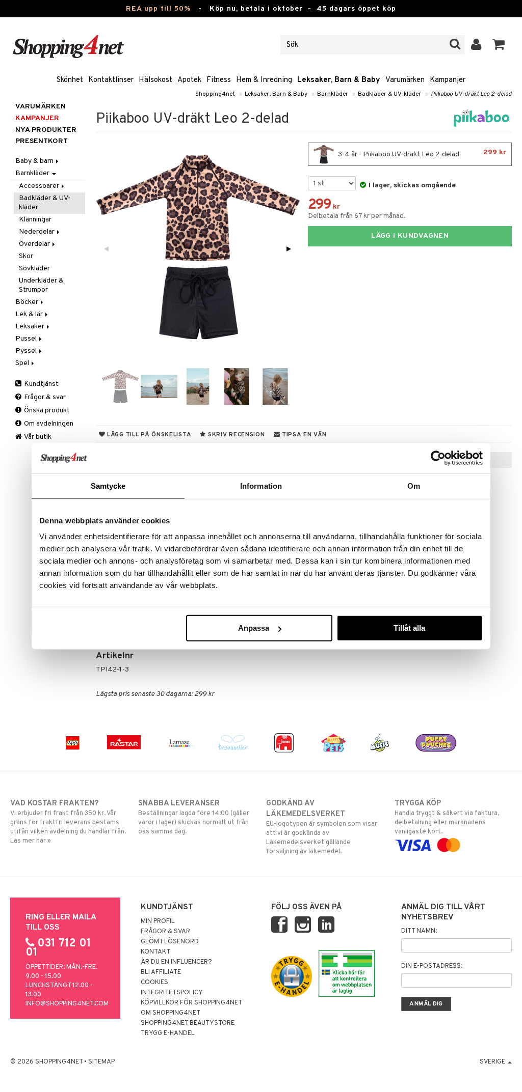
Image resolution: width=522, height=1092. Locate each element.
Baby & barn (35, 161)
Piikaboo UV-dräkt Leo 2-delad (471, 94)
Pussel (26, 338)
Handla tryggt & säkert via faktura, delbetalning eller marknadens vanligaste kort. (447, 817)
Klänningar (35, 219)
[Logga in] (476, 44)
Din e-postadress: (431, 966)
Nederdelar (37, 232)
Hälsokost (155, 80)
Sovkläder (34, 268)
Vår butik (37, 437)
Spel (23, 363)
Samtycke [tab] (108, 485)
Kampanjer (447, 80)
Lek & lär (29, 314)
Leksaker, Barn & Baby (338, 80)
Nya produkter (45, 130)
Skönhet (70, 80)
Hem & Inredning (264, 80)
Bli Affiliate (161, 972)
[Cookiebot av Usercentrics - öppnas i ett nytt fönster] (438, 457)
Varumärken (405, 80)
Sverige (493, 1062)
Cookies (154, 982)
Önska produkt (46, 410)
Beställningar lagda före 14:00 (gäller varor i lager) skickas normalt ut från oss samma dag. (193, 817)
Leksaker (30, 326)
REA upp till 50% (158, 9)
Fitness (218, 80)
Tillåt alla (409, 628)
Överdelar (35, 244)
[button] (498, 44)
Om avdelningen (47, 423)
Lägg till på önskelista (148, 435)
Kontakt (155, 952)
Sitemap (101, 1062)
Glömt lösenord (170, 942)
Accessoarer (40, 186)
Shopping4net (215, 94)
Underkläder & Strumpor (41, 285)
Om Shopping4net (170, 1013)
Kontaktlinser (111, 80)
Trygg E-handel (168, 1033)
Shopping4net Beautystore (187, 1023)
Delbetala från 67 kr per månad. (357, 216)
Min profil (158, 921)
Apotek (189, 80)
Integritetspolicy (172, 993)
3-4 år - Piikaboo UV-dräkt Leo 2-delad (421, 153)
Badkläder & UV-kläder (389, 94)
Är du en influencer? (176, 962)
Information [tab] (261, 485)
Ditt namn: (419, 931)
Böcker (27, 302)
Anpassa (253, 628)
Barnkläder (332, 94)
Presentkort (41, 141)
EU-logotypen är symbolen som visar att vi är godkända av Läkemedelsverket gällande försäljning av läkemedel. (321, 827)
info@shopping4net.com (67, 1004)
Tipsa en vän (303, 435)
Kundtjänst (40, 384)
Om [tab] (413, 485)
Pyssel (26, 351)
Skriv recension (235, 435)
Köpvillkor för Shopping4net (191, 1003)
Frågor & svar (44, 397)
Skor (26, 256)
